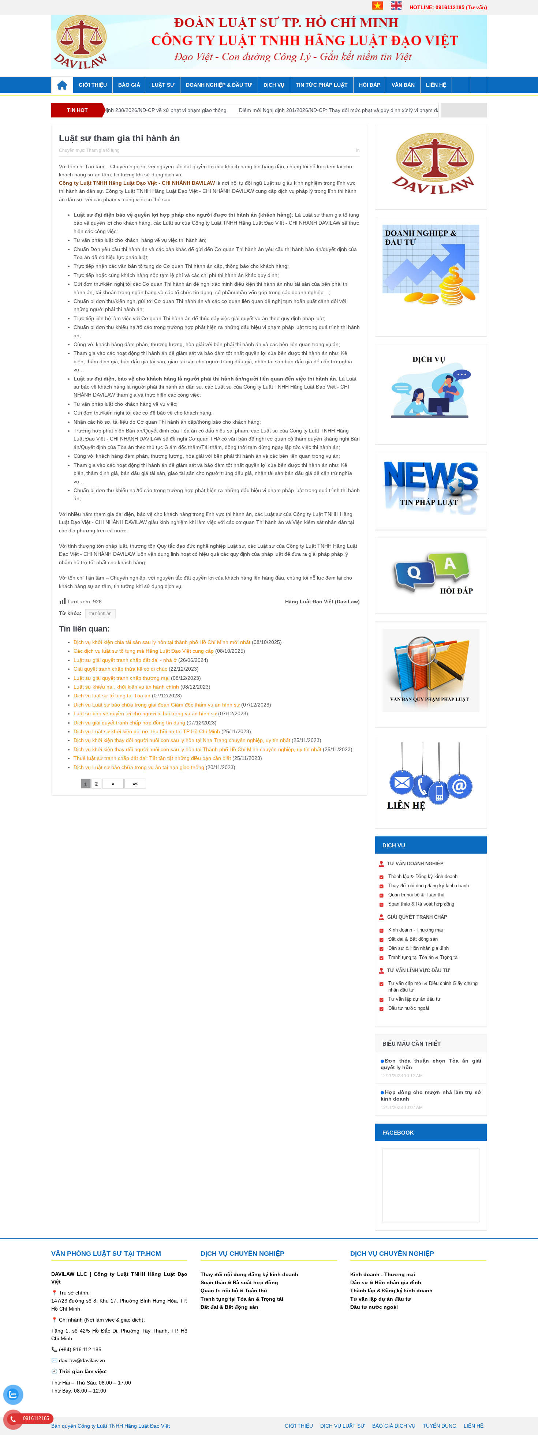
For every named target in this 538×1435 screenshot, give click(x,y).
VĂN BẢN (403, 85)
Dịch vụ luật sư (342, 1426)
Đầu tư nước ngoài (408, 1008)
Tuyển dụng (439, 1426)
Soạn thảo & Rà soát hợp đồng (421, 904)
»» (135, 784)
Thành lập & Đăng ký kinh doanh (422, 876)
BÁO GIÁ (129, 85)
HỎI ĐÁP (369, 85)
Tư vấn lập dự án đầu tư (414, 999)
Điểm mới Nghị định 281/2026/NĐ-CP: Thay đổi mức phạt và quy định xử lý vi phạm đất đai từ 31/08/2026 (320, 110)
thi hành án (100, 613)
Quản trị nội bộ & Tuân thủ (416, 895)
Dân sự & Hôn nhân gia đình (418, 948)
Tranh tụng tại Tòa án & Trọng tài (423, 957)
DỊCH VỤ (274, 85)
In (358, 150)
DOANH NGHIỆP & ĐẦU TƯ (219, 85)
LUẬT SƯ (163, 85)
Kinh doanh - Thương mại (415, 930)
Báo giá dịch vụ (393, 1426)
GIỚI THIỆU (93, 85)
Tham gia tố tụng (103, 150)
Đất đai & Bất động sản (413, 939)
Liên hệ (436, 85)
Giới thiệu (299, 1426)
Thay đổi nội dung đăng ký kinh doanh (428, 885)
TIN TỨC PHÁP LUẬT (322, 85)
